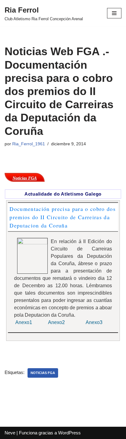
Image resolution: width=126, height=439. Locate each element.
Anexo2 (57, 322)
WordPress (69, 432)
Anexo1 (23, 322)
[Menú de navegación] (114, 13)
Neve (10, 432)
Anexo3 (94, 322)
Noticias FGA (43, 373)
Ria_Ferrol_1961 (28, 144)
